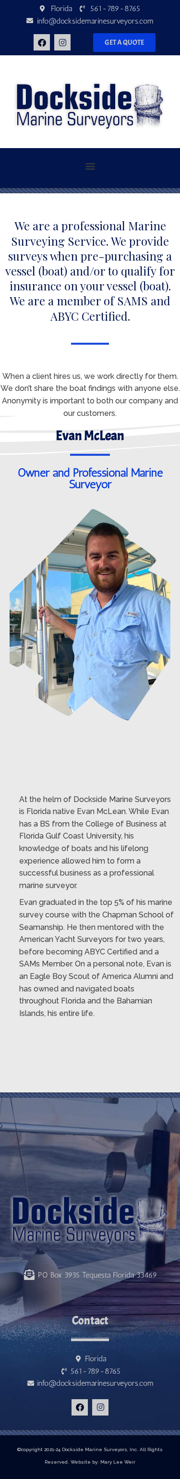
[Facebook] (42, 42)
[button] (90, 166)
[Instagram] (62, 42)
